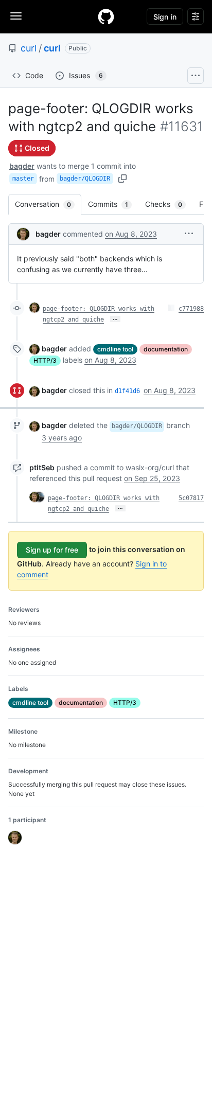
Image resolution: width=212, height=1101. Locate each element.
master (23, 178)
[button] (189, 233)
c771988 (191, 308)
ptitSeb (42, 467)
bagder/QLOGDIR (85, 178)
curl (29, 48)
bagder (21, 166)
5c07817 (191, 498)
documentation (166, 349)
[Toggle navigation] (16, 16)
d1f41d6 (127, 391)
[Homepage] (106, 16)
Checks (168, 204)
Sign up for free (52, 549)
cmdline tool (115, 349)
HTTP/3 (45, 360)
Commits (113, 204)
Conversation (48, 204)
